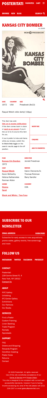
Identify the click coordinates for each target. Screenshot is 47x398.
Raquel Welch (8, 171)
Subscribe (40, 233)
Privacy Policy (32, 377)
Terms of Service (16, 377)
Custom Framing (9, 320)
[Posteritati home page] (12, 3)
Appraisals (6, 333)
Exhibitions (7, 301)
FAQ (4, 342)
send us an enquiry (11, 129)
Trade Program (8, 326)
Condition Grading (10, 352)
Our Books (6, 308)
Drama (5, 187)
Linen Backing (8, 323)
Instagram (7, 259)
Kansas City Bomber (11, 161)
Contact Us (7, 281)
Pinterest (39, 259)
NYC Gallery (7, 292)
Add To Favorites (38, 148)
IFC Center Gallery (10, 298)
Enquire (35, 139)
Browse (5, 13)
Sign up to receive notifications (14, 124)
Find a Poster (8, 317)
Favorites (29, 3)
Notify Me (35, 126)
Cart (38, 3)
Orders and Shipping (11, 345)
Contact (5, 361)
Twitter (17, 259)
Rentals (5, 330)
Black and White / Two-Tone (14, 195)
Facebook (27, 259)
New (13, 13)
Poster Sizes (7, 355)
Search (38, 13)
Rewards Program (9, 348)
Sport (4, 190)
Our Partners (7, 304)
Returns (5, 358)
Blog (19, 13)
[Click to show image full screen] (23, 64)
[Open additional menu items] (43, 3)
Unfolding (6, 295)
